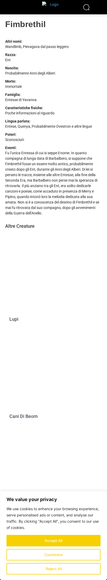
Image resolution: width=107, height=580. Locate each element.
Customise (53, 554)
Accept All (53, 540)
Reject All (54, 568)
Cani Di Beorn (23, 416)
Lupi (13, 319)
